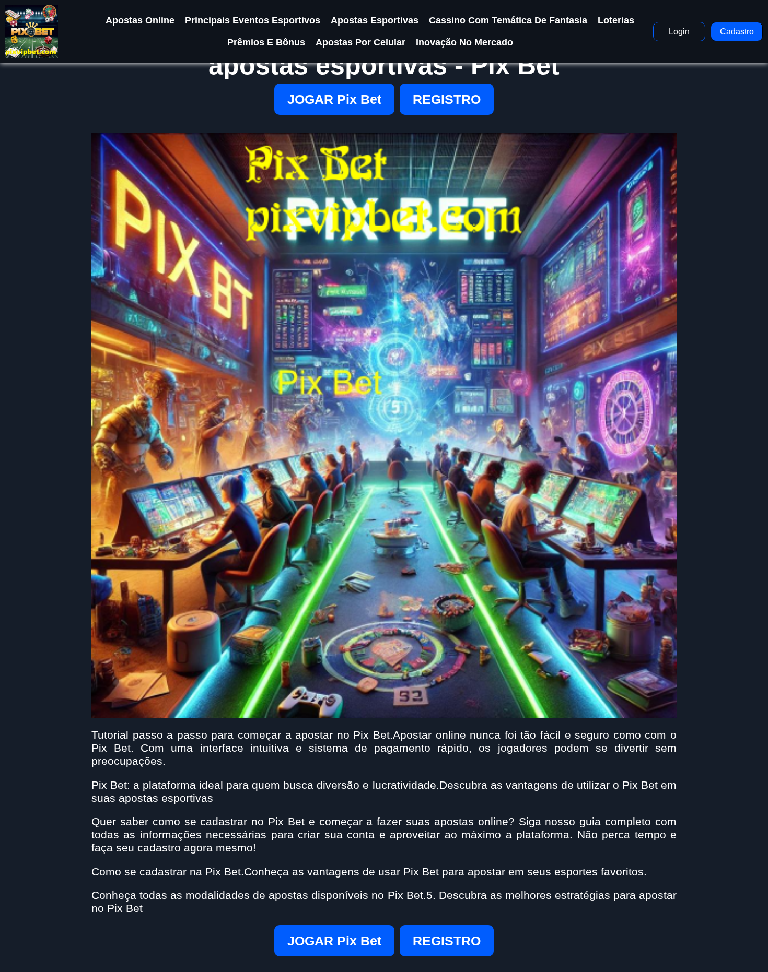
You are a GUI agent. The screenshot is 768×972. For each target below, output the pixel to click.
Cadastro (737, 31)
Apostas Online (140, 20)
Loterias (616, 20)
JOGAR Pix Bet (334, 99)
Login (679, 31)
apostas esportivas (374, 20)
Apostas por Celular (360, 42)
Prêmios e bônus (266, 42)
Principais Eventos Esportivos (252, 20)
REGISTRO (447, 99)
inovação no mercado (464, 42)
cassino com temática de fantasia (508, 20)
